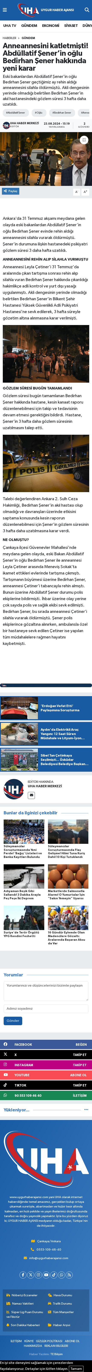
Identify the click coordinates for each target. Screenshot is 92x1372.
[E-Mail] (31, 795)
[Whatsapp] (61, 1275)
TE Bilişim (56, 1354)
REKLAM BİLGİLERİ (56, 1345)
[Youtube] (46, 1275)
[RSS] (69, 1275)
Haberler (9, 38)
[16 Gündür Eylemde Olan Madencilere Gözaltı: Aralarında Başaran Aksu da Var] (68, 918)
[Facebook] (23, 1275)
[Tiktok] (53, 1275)
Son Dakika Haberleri (25, 1325)
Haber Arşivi (61, 1325)
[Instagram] (38, 1275)
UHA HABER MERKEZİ (45, 786)
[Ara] (87, 10)
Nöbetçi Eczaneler (24, 1295)
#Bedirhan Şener (61, 112)
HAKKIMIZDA (33, 1345)
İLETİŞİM (16, 1341)
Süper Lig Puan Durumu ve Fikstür (24, 1314)
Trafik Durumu (62, 1303)
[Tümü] (86, 1110)
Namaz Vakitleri (23, 1303)
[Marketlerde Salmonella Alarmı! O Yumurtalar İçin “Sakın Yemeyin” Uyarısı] (68, 876)
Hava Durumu (63, 1295)
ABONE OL (72, 1341)
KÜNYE (29, 1341)
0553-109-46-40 (49, 1249)
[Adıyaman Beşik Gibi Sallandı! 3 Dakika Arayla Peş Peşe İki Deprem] (24, 876)
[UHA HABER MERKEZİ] (14, 789)
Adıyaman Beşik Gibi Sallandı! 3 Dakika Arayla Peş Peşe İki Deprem (22, 895)
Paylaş (13, 191)
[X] (30, 1275)
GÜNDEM (29, 26)
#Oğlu (38, 112)
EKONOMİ (50, 26)
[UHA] (46, 10)
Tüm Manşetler (63, 1312)
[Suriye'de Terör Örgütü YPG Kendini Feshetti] (24, 918)
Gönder (13, 1021)
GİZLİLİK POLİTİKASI (49, 1341)
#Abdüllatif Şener (15, 112)
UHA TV (9, 26)
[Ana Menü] (5, 10)
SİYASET (71, 26)
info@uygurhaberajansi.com (48, 1258)
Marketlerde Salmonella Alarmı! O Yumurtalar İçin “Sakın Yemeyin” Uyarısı (66, 895)
